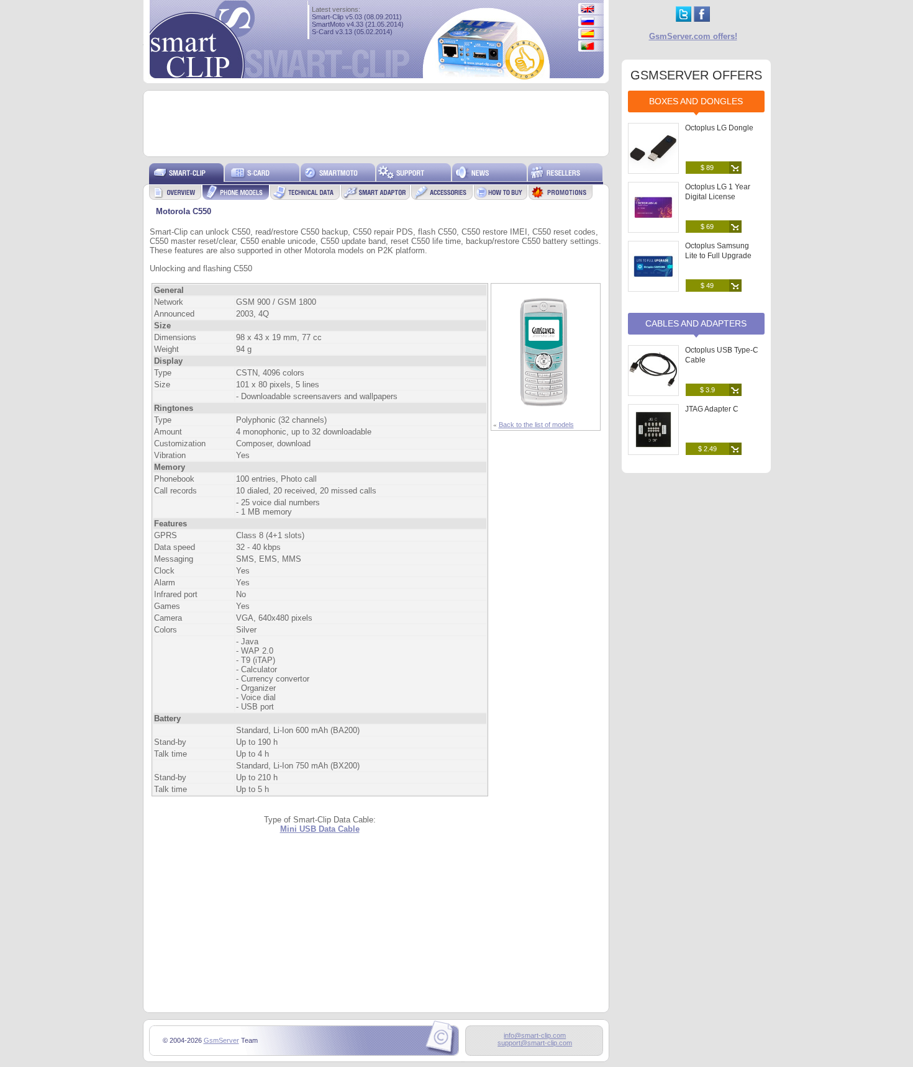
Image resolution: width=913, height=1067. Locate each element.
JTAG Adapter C (711, 409)
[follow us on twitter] (683, 19)
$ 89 (707, 167)
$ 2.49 (707, 448)
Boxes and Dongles (696, 101)
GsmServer (221, 1040)
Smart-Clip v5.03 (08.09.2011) (357, 16)
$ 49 (707, 285)
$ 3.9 (707, 390)
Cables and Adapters (696, 323)
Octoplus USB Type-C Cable (721, 355)
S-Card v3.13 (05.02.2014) (352, 31)
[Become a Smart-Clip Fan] (702, 19)
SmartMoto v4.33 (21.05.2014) (358, 24)
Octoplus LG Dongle (719, 128)
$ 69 (707, 226)
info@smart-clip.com (535, 1035)
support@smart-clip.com (534, 1043)
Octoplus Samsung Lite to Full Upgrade (718, 250)
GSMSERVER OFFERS (696, 75)
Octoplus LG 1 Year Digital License (717, 191)
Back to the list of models (536, 424)
